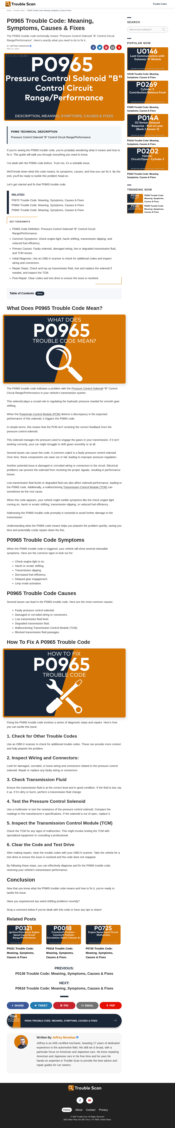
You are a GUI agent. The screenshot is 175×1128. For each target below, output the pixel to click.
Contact (90, 1109)
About (78, 1109)
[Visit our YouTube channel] (89, 1100)
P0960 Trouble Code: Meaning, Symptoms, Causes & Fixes (48, 210)
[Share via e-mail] (112, 47)
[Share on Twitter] (99, 47)
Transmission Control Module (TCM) (85, 487)
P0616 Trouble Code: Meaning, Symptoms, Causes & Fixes (64, 988)
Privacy (103, 1109)
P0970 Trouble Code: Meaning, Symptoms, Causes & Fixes (48, 200)
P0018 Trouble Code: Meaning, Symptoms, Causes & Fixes (60, 953)
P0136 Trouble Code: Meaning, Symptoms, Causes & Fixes (64, 973)
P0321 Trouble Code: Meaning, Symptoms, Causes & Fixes (20, 953)
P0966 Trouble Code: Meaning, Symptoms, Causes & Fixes (48, 205)
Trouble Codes (160, 4)
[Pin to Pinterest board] (106, 47)
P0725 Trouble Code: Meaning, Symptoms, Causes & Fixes (99, 953)
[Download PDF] (119, 47)
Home (9, 10)
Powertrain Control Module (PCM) (39, 414)
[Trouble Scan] (20, 4)
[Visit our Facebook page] (80, 1100)
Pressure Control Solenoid (87, 388)
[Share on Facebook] (93, 47)
